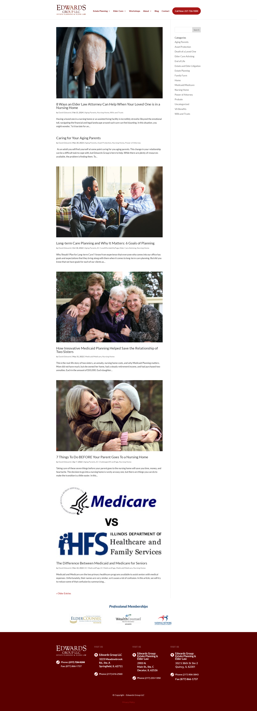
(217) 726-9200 (77, 662)
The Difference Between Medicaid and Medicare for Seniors (101, 563)
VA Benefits (180, 109)
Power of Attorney (133, 143)
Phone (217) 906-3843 (187, 674)
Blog (157, 11)
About (146, 11)
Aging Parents (90, 112)
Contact (165, 11)
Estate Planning (100, 11)
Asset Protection (104, 143)
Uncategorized (182, 104)
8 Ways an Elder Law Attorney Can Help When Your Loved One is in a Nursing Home (108, 106)
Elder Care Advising (128, 248)
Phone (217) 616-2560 (110, 673)
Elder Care (118, 11)
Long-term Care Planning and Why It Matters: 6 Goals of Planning (105, 243)
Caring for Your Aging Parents (78, 138)
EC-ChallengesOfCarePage (107, 462)
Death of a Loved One (185, 51)
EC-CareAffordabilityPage (108, 248)
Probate (179, 99)
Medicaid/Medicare (93, 356)
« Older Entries (63, 593)
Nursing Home (103, 112)
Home (178, 80)
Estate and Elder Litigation (188, 66)
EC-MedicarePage (108, 568)
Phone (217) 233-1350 (149, 678)
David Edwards (65, 112)
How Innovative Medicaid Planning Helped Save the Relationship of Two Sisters (107, 350)
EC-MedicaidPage (92, 568)
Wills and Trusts (116, 112)
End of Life (180, 61)
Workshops (134, 11)
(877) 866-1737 (74, 666)
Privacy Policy (128, 702)
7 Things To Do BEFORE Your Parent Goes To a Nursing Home (102, 457)
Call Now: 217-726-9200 (186, 11)
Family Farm (181, 75)
